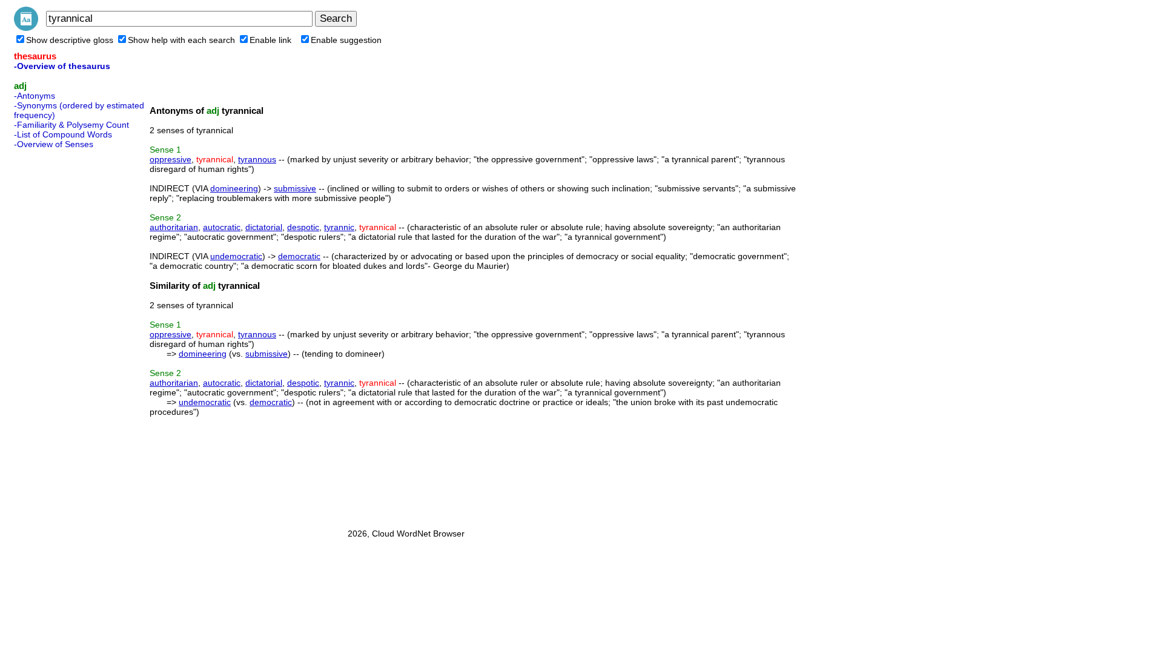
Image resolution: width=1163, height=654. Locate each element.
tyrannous (257, 159)
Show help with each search (181, 40)
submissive (295, 188)
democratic (299, 256)
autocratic (221, 227)
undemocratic (236, 256)
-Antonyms (34, 96)
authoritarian (174, 227)
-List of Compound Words (63, 134)
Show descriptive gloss (69, 40)
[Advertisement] (62, 335)
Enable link (270, 40)
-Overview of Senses (53, 144)
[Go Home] (26, 28)
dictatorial (263, 227)
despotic (303, 227)
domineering (234, 188)
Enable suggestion (346, 40)
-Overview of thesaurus (62, 66)
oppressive (170, 159)
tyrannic (339, 227)
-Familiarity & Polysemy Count (71, 125)
